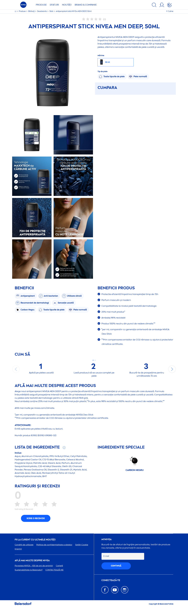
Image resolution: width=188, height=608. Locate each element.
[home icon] (16, 11)
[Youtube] (114, 589)
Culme (170, 11)
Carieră (59, 565)
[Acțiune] (169, 5)
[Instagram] (124, 589)
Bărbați (31, 11)
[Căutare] (154, 5)
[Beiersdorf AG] (23, 604)
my (106, 539)
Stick (51, 11)
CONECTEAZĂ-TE (110, 580)
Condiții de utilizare (24, 544)
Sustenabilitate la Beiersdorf (28, 570)
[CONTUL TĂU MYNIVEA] (162, 5)
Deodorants (42, 11)
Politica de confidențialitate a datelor (54, 544)
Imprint (18, 549)
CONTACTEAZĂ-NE (54, 570)
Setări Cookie (81, 544)
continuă (116, 566)
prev (16, 369)
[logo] (23, 5)
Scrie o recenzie (36, 518)
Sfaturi (54, 4)
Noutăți (67, 4)
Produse (41, 4)
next (172, 369)
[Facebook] (105, 589)
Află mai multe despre (32, 560)
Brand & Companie (86, 4)
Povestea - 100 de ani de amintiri (34, 565)
